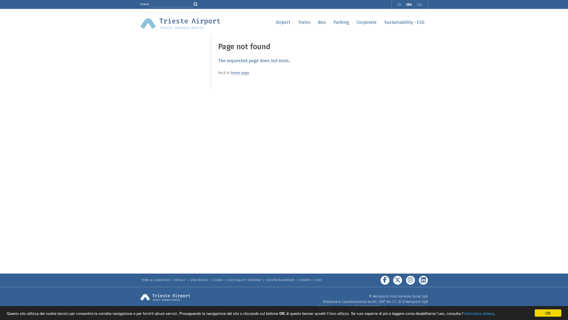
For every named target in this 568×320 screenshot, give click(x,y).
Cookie (218, 280)
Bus (322, 22)
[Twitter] (397, 280)
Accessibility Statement (244, 280)
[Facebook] (385, 280)
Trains (304, 22)
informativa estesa (478, 313)
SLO (419, 4)
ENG (409, 4)
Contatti (305, 280)
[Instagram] (410, 280)
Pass (319, 280)
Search (144, 4)
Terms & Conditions (155, 280)
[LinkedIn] (423, 280)
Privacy (180, 280)
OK (548, 313)
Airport (283, 22)
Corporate (367, 22)
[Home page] (180, 23)
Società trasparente (280, 280)
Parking (341, 22)
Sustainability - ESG (404, 22)
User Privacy (199, 280)
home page (240, 73)
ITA (399, 4)
